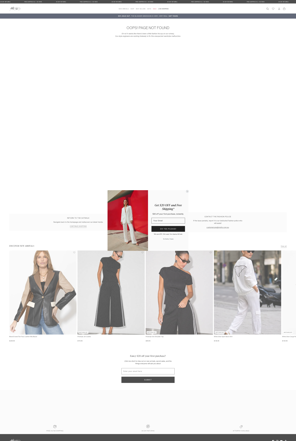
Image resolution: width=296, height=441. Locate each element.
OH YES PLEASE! (168, 229)
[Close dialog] (187, 191)
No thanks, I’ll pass (168, 239)
